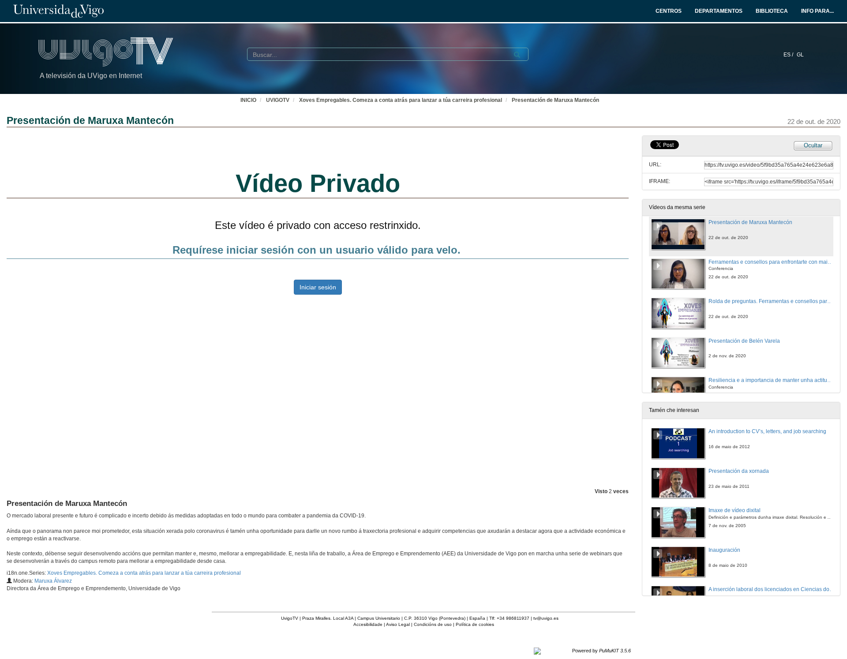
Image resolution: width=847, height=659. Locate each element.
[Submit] (517, 55)
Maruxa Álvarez (53, 581)
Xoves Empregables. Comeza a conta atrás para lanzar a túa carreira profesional (400, 100)
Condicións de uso (433, 624)
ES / (789, 55)
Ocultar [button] (813, 145)
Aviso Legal (398, 624)
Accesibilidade (367, 624)
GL (800, 55)
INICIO (248, 100)
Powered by (601, 650)
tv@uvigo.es (545, 618)
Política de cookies (475, 624)
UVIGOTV (277, 100)
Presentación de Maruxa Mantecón (555, 100)
